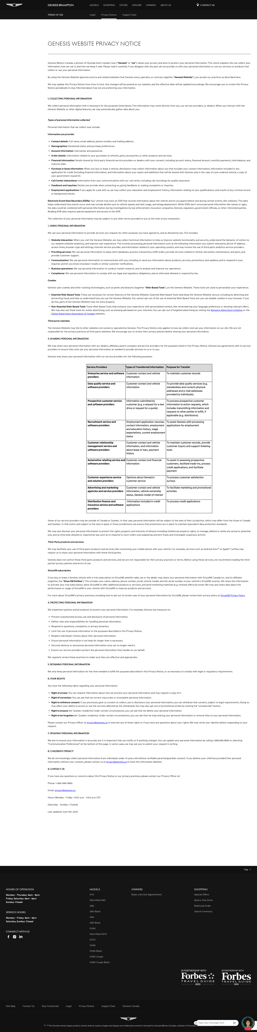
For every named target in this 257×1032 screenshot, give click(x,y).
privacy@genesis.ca (97, 722)
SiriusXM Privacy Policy (233, 595)
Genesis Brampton (61, 5)
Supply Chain (129, 14)
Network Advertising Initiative (227, 310)
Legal (92, 14)
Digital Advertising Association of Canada (73, 313)
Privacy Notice (109, 14)
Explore (137, 5)
